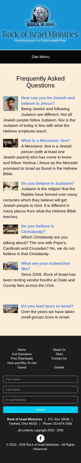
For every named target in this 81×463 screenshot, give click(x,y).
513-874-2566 (62, 423)
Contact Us (59, 358)
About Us (59, 349)
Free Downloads (22, 358)
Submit (40, 409)
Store (59, 354)
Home (22, 349)
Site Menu (41, 57)
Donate (59, 367)
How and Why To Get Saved (21, 365)
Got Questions (22, 354)
